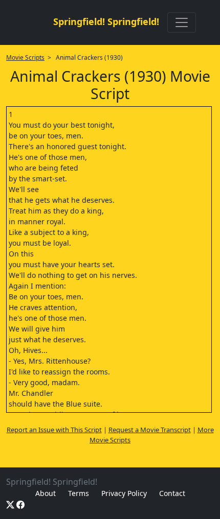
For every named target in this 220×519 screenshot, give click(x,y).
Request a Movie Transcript (149, 429)
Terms (78, 493)
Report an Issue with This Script (54, 429)
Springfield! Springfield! (106, 21)
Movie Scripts (25, 57)
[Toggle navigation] (181, 22)
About (45, 493)
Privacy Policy (124, 493)
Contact (172, 493)
